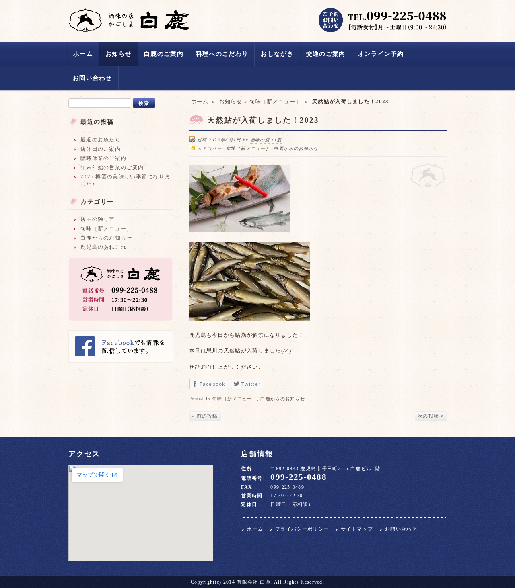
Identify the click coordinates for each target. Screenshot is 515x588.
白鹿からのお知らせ (296, 148)
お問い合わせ (92, 78)
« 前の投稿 (205, 416)
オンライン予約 (381, 54)
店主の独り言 (97, 219)
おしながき (277, 54)
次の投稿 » (431, 416)
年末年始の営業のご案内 (112, 167)
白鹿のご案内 (163, 54)
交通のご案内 (326, 54)
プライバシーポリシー (302, 529)
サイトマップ (357, 529)
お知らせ (118, 54)
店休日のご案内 (100, 149)
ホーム (83, 54)
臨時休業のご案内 (103, 158)
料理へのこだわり (222, 54)
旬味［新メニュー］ (275, 101)
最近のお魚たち (100, 140)
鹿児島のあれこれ (103, 247)
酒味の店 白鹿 (128, 20)
